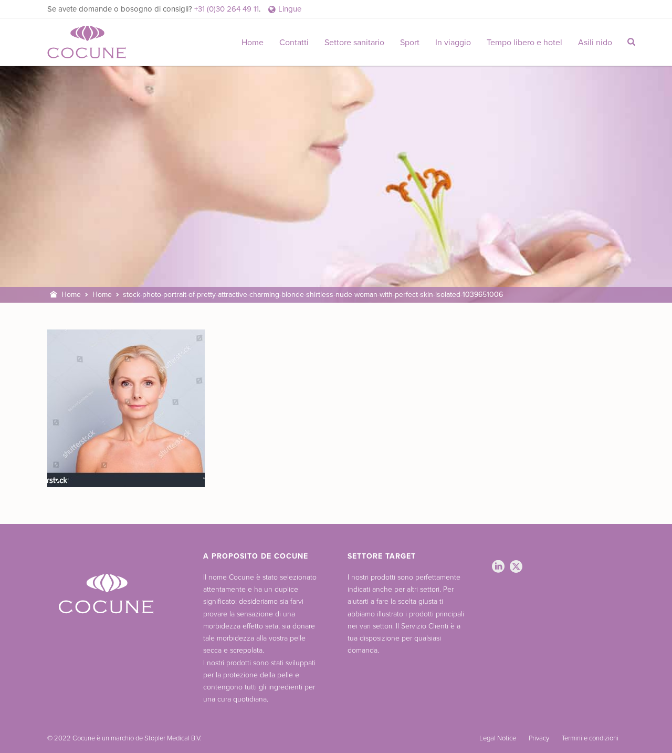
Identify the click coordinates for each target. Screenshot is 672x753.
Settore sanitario (354, 42)
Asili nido (595, 42)
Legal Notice (497, 738)
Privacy (539, 738)
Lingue (289, 9)
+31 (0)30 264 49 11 (226, 9)
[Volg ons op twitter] (516, 567)
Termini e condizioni (590, 738)
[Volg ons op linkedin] (498, 567)
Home (253, 42)
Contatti (294, 42)
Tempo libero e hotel (524, 42)
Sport (409, 42)
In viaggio (453, 42)
